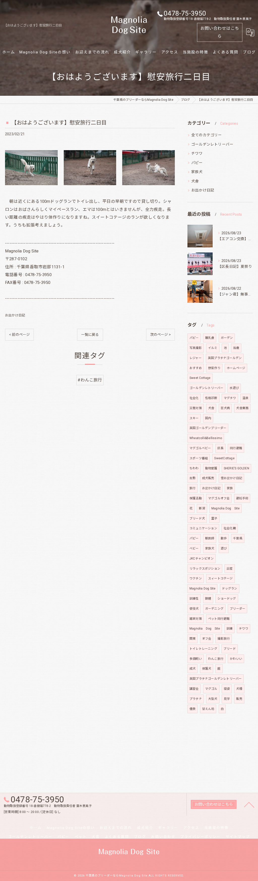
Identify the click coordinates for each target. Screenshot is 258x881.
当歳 (236, 348)
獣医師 (209, 538)
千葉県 (237, 538)
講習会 (194, 689)
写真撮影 (195, 348)
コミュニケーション (203, 528)
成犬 (192, 668)
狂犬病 (225, 408)
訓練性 (194, 598)
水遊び (234, 388)
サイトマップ (238, 837)
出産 (230, 568)
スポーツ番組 (198, 458)
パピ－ (194, 338)
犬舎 (195, 181)
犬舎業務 (242, 408)
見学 (227, 699)
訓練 (230, 628)
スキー (194, 418)
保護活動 (195, 498)
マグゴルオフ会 (219, 498)
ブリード (229, 648)
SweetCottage (224, 458)
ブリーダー (237, 608)
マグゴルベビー (200, 448)
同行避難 (236, 448)
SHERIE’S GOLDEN (236, 468)
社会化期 (229, 528)
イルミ (212, 348)
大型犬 (212, 699)
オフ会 (206, 638)
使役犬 (194, 608)
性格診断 (211, 398)
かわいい (236, 659)
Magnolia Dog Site (225, 508)
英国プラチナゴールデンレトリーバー (215, 678)
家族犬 (197, 172)
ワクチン (195, 578)
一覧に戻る (90, 335)
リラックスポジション (204, 568)
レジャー (195, 358)
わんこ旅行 (215, 659)
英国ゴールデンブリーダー (207, 428)
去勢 (192, 478)
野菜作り (214, 368)
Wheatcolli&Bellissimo (205, 438)
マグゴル (211, 689)
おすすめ (195, 368)
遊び (224, 548)
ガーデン (227, 338)
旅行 (192, 488)
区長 (220, 448)
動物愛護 (211, 468)
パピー (197, 163)
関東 (192, 638)
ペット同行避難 (219, 619)
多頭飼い (195, 659)
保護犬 (206, 668)
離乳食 (209, 338)
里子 (214, 518)
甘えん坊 (208, 709)
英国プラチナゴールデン (225, 358)
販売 (239, 699)
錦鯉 (208, 598)
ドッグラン (229, 588)
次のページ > (160, 335)
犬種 (239, 689)
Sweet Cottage (200, 378)
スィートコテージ (220, 578)
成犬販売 (208, 478)
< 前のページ (19, 335)
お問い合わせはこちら (219, 32)
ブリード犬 (197, 518)
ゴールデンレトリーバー (212, 144)
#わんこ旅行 (90, 380)
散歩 (224, 538)
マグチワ (230, 398)
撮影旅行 (223, 638)
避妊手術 (242, 498)
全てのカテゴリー (206, 135)
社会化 (194, 398)
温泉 (245, 398)
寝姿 (227, 689)
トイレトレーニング (203, 648)
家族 (230, 488)
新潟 (202, 508)
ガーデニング (214, 608)
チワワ (197, 153)
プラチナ (195, 699)
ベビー (194, 548)
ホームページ (236, 368)
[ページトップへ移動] (249, 804)
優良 (192, 709)
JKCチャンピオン (201, 558)
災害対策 (195, 408)
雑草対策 (195, 619)
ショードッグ (226, 598)
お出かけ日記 (15, 315)
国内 (208, 418)
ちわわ (194, 468)
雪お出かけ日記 (231, 478)
